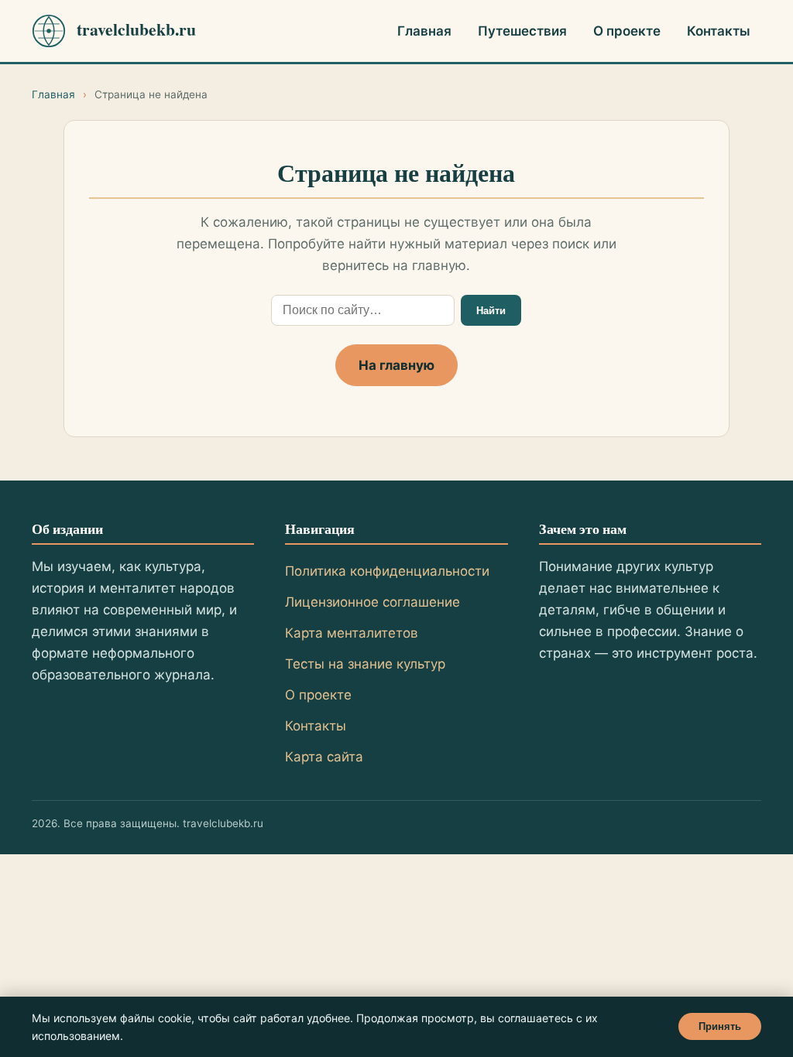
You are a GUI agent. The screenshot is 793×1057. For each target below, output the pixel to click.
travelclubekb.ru (136, 29)
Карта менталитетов (351, 633)
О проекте (627, 31)
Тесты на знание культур (365, 664)
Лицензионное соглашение (372, 602)
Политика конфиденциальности (387, 571)
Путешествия (522, 31)
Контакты (718, 31)
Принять (720, 1026)
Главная (424, 31)
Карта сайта (324, 757)
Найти (491, 310)
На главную (396, 365)
